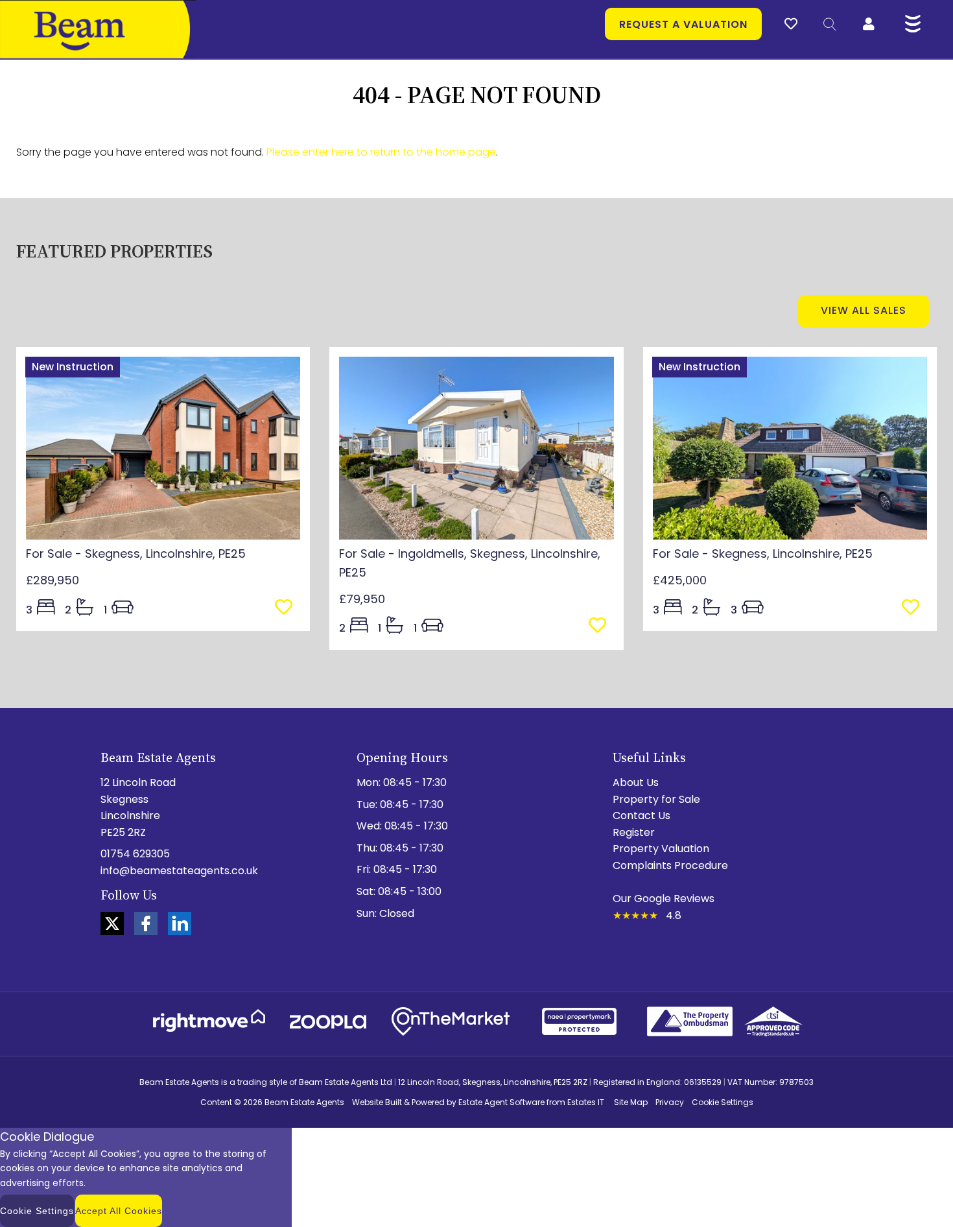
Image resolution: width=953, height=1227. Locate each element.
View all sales (863, 310)
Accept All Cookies (118, 1211)
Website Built (377, 1102)
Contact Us (641, 815)
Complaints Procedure (670, 865)
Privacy (669, 1102)
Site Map (631, 1102)
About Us (636, 782)
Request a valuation (683, 24)
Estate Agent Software (501, 1102)
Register (634, 832)
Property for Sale (656, 799)
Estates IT (585, 1102)
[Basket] (791, 22)
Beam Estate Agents (304, 1102)
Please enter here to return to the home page (381, 152)
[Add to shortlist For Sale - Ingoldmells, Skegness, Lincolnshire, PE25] (601, 626)
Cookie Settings (722, 1102)
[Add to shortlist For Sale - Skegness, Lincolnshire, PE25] (287, 608)
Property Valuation (661, 848)
